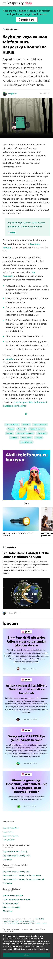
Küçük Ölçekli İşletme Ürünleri (16, 845)
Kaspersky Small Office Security (15, 852)
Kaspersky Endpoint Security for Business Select (22, 875)
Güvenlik (21, 429)
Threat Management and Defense (16, 899)
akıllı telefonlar (11, 29)
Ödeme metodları (41, 923)
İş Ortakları (25, 930)
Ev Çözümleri (8, 821)
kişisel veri (42, 433)
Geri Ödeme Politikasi (27, 923)
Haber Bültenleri (9, 932)
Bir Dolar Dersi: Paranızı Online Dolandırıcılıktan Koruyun (26, 555)
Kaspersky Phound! (25, 433)
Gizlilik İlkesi (40, 919)
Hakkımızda (16, 930)
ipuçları (9, 433)
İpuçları (27, 632)
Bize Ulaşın (6, 930)
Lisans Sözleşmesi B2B (11, 923)
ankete (10, 358)
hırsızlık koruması (37, 429)
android (26, 424)
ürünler (39, 437)
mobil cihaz (26, 437)
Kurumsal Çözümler (11, 889)
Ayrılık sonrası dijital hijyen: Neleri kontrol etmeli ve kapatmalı (26, 689)
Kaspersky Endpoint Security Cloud (16, 856)
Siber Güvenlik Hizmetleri (13, 895)
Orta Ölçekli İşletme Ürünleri (15, 865)
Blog (31, 930)
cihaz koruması (40, 424)
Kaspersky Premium (10, 836)
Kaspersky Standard (10, 828)
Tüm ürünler (7, 860)
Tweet (12, 232)
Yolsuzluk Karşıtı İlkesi (11, 921)
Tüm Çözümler (9, 840)
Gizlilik (11, 429)
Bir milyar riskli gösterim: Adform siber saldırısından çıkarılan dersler (26, 641)
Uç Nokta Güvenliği (10, 903)
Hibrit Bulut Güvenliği (11, 907)
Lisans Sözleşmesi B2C (27, 921)
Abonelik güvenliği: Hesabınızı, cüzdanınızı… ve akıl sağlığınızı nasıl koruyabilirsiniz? (26, 786)
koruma (14, 437)
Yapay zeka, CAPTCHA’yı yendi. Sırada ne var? (26, 738)
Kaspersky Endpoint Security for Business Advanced (23, 879)
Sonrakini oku (10, 547)
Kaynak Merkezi (40, 930)
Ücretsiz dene (26, 19)
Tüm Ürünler (8, 911)
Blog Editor (12, 94)
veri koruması (26, 442)
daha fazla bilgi (29, 949)
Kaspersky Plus (8, 832)
